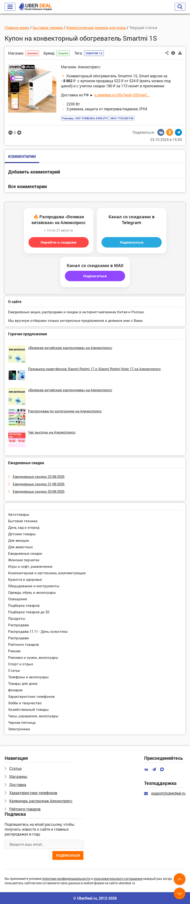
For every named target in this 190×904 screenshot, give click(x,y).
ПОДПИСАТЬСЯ (68, 855)
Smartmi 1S (94, 53)
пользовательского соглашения (118, 879)
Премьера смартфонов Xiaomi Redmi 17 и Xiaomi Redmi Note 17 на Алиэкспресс (94, 369)
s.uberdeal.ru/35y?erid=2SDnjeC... (122, 94)
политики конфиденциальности (66, 879)
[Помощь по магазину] (173, 52)
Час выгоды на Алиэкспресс (52, 432)
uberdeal (32, 53)
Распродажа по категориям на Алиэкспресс (65, 411)
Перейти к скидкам (58, 242)
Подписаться (131, 242)
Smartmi (63, 53)
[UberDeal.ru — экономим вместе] (35, 7)
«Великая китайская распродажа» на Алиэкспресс (70, 348)
